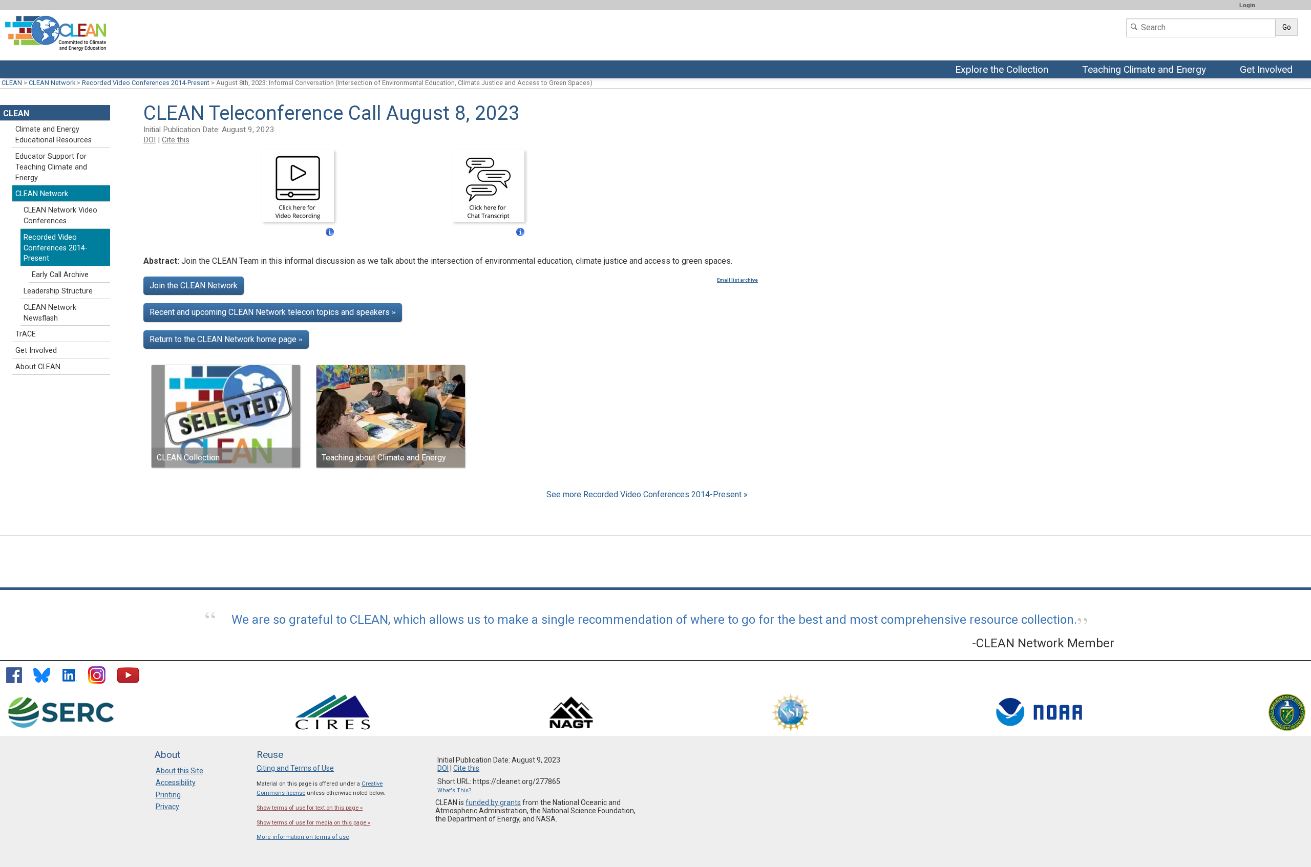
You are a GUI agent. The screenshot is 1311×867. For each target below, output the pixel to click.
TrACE (25, 334)
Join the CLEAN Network (194, 285)
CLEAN (12, 83)
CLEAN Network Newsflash (50, 313)
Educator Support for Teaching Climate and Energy (51, 167)
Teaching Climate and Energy (1144, 70)
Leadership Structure (58, 291)
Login (1247, 5)
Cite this (175, 139)
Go (1286, 27)
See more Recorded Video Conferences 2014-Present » (647, 494)
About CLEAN (37, 367)
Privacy (167, 806)
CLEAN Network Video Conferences (60, 215)
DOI (149, 139)
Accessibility (176, 782)
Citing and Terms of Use (295, 768)
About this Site (179, 771)
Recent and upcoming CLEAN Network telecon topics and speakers (273, 312)
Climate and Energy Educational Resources (53, 134)
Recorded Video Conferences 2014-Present (145, 83)
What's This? (454, 790)
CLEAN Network (52, 83)
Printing (168, 795)
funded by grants (493, 802)
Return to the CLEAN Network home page (226, 339)
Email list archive (737, 280)
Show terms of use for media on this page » (313, 822)
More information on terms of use (303, 837)
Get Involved (1267, 70)
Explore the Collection (1004, 70)
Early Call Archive (60, 274)
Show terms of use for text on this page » (310, 808)
